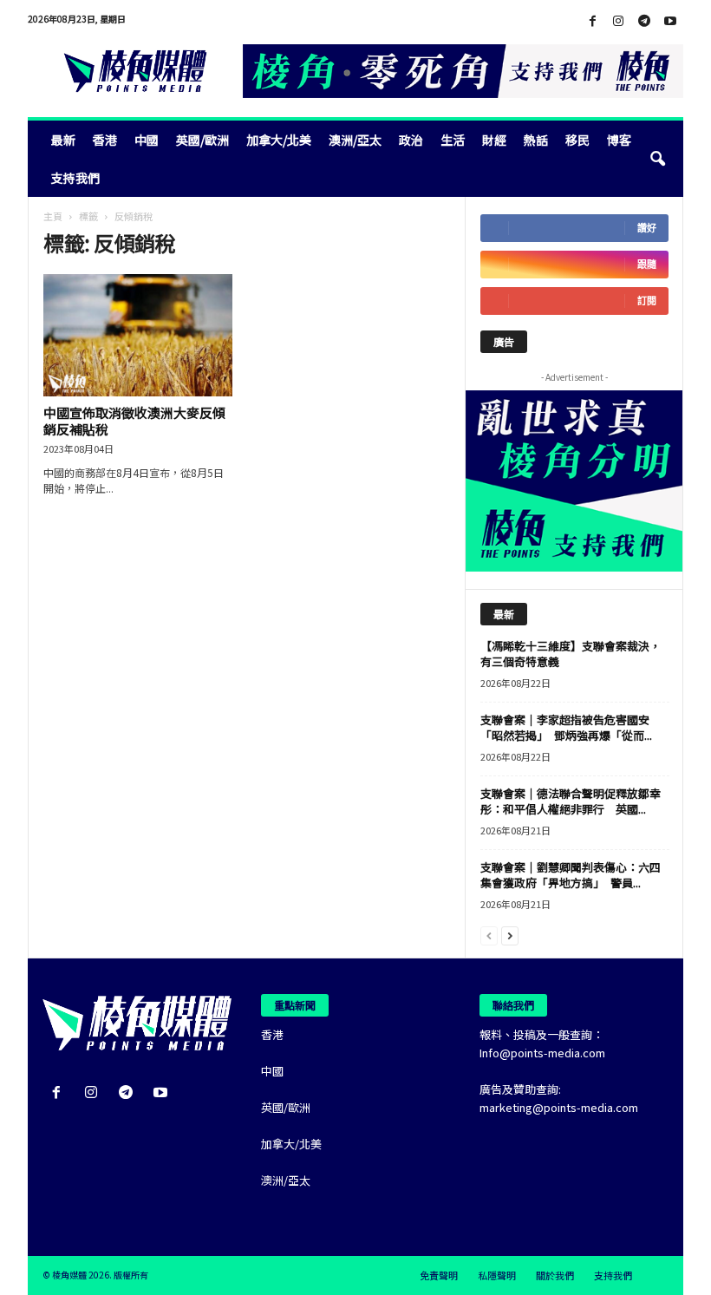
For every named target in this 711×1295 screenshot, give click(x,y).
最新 (63, 139)
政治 (411, 139)
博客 (619, 139)
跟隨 (646, 264)
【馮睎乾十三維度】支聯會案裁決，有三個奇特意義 (570, 654)
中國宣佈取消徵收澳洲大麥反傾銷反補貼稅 (134, 420)
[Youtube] (670, 21)
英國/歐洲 (202, 139)
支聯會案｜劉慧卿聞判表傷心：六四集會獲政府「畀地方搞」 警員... (570, 875)
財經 (494, 139)
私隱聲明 (497, 1275)
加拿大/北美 (278, 139)
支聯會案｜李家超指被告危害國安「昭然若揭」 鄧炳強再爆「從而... (566, 727)
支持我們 (75, 177)
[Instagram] (618, 21)
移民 (577, 139)
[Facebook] (592, 21)
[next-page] (510, 934)
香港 (105, 139)
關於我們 (555, 1275)
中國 (146, 139)
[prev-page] (489, 934)
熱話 (536, 139)
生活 (452, 139)
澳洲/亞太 (355, 139)
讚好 (646, 227)
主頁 (52, 216)
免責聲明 (439, 1275)
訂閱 (646, 300)
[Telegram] (644, 21)
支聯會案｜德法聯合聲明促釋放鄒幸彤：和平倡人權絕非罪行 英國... (570, 801)
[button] (657, 159)
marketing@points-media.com (558, 1107)
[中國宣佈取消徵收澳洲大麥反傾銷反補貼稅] (137, 335)
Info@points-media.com (542, 1052)
